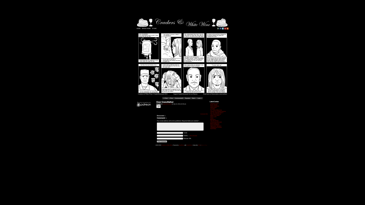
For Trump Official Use (216, 110)
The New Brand (214, 120)
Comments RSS (204, 114)
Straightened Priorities (216, 127)
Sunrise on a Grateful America (218, 111)
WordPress (181, 145)
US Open (212, 108)
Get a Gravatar (193, 135)
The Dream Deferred (215, 114)
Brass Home (146, 28)
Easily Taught (213, 104)
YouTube (225, 28)
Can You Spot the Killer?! (216, 112)
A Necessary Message (216, 122)
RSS (227, 28)
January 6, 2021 (214, 103)
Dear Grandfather (214, 124)
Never (211, 118)
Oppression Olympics (215, 126)
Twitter (223, 28)
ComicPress (189, 145)
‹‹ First (165, 98)
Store (154, 28)
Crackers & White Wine (166, 145)
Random (187, 98)
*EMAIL (190, 135)
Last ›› (200, 98)
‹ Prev (171, 98)
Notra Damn (213, 107)
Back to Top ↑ (204, 145)
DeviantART (218, 28)
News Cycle (213, 116)
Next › (194, 98)
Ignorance (213, 119)
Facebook (220, 28)
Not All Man (213, 128)
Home (139, 28)
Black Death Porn (214, 123)
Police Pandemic (214, 106)
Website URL (187, 138)
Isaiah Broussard (167, 104)
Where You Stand (214, 115)
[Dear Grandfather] (182, 95)
